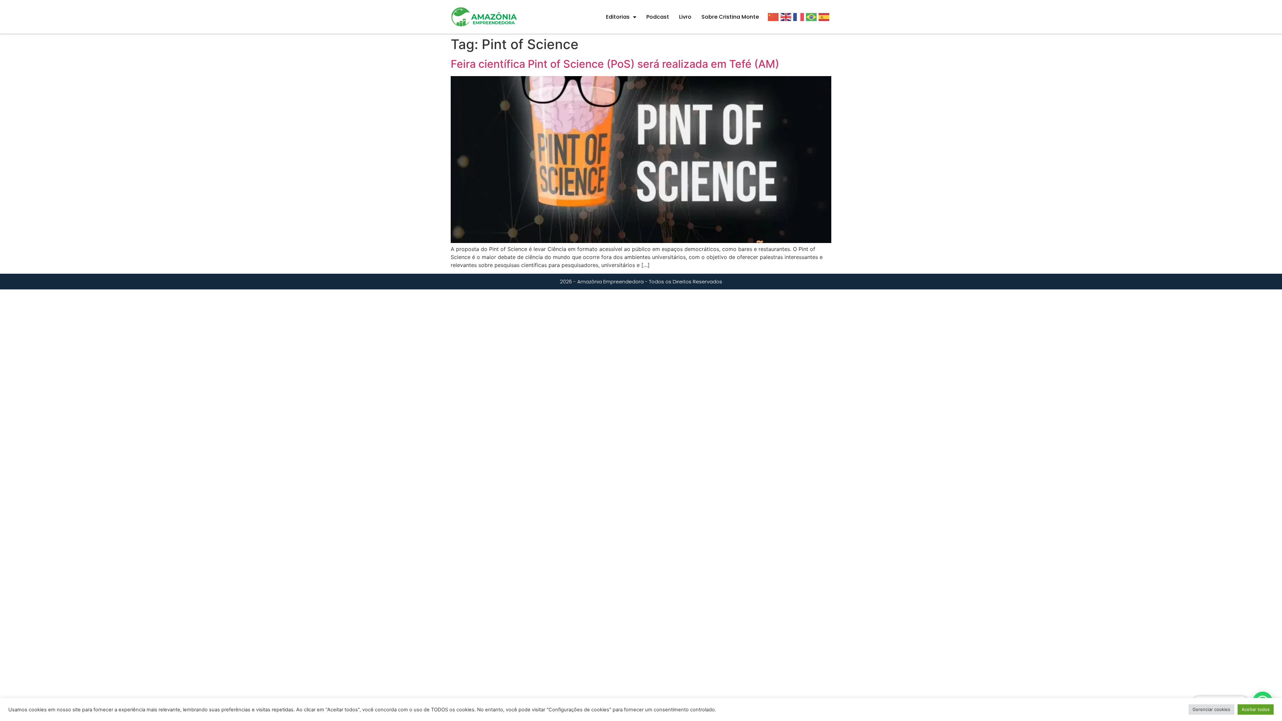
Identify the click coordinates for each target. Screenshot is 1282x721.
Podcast (657, 17)
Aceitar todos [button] (1256, 709)
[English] (787, 16)
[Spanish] (825, 16)
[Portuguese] (812, 16)
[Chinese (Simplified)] (774, 16)
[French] (799, 16)
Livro (685, 17)
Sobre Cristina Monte (730, 17)
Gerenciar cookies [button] (1211, 709)
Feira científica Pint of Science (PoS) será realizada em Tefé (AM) (615, 63)
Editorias (618, 17)
